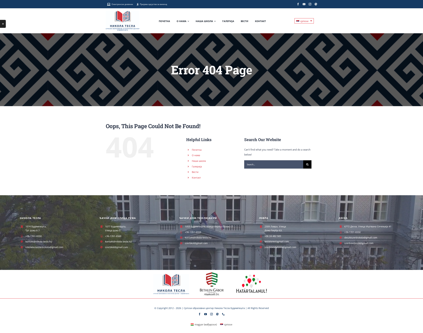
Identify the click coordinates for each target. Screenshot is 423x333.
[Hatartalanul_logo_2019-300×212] (251, 272)
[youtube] (304, 4)
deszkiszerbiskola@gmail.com (360, 237)
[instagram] (310, 4)
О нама (196, 155)
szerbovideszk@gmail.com (358, 243)
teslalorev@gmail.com (277, 241)
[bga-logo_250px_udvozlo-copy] (211, 272)
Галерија (197, 166)
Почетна (197, 149)
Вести (195, 172)
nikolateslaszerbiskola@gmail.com (44, 247)
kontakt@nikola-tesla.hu (118, 241)
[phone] (223, 314)
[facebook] (298, 4)
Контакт (196, 177)
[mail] (316, 4)
